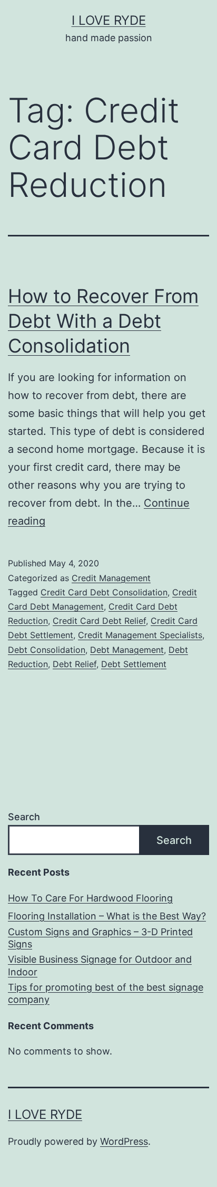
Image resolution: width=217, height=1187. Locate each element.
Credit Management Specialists (140, 635)
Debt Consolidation (46, 649)
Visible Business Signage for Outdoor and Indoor (100, 965)
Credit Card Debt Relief (99, 620)
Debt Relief (74, 664)
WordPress (124, 1141)
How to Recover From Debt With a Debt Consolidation (103, 320)
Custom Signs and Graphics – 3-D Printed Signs (100, 937)
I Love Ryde (109, 20)
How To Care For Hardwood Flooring (90, 898)
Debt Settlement (133, 664)
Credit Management (111, 578)
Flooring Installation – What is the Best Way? (107, 916)
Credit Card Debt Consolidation (104, 592)
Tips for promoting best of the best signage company (105, 993)
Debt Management (127, 649)
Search (24, 816)
